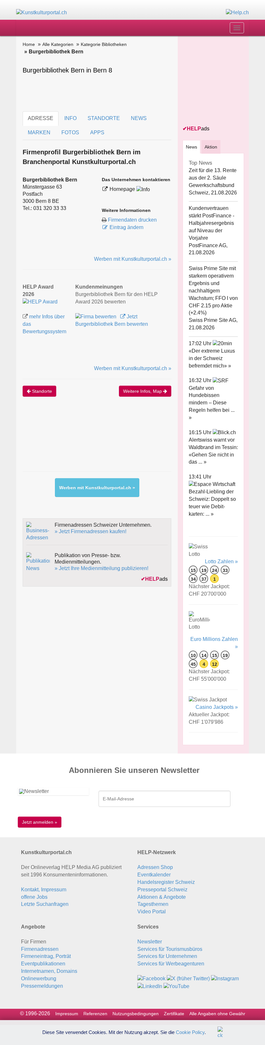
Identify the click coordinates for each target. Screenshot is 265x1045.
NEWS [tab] (139, 118)
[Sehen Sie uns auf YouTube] (176, 986)
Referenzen (95, 1013)
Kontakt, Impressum (43, 889)
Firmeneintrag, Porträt (46, 956)
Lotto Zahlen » (221, 561)
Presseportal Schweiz (162, 889)
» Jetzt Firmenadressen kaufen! (90, 531)
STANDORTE (104, 118)
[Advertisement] (140, 440)
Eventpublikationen (43, 963)
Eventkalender (154, 874)
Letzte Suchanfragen (45, 904)
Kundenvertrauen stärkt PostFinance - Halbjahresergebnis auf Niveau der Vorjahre (211, 222)
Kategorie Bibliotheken (104, 44)
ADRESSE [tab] (40, 118)
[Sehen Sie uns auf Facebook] (151, 978)
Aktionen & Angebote (161, 897)
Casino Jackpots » (217, 707)
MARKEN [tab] (39, 132)
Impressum (66, 1013)
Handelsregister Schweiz (166, 882)
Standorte (41, 391)
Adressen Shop (155, 867)
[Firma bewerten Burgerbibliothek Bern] (96, 316)
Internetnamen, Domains (49, 971)
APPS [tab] (97, 132)
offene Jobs (34, 897)
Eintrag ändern (126, 227)
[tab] (191, 146)
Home (29, 44)
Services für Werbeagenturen (170, 963)
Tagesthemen (152, 904)
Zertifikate (174, 1013)
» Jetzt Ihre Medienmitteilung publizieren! (101, 568)
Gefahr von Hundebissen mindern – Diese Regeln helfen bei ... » (212, 402)
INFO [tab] (70, 118)
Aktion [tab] (211, 146)
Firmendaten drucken (132, 220)
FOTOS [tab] (70, 132)
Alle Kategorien (57, 44)
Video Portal (151, 911)
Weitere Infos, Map (143, 391)
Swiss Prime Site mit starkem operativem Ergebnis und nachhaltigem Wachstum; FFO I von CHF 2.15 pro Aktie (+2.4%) (213, 290)
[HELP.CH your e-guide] (237, 12)
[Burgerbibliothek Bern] (40, 301)
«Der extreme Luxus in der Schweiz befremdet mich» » (212, 358)
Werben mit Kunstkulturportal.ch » (132, 259)
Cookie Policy (190, 1032)
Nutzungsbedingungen (135, 1013)
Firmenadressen (39, 949)
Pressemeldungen (42, 986)
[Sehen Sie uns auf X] (188, 978)
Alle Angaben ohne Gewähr (217, 1013)
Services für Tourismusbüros (169, 949)
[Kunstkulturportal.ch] (41, 12)
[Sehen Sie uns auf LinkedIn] (149, 986)
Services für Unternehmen (167, 956)
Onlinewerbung (38, 978)
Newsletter (149, 941)
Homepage (123, 189)
